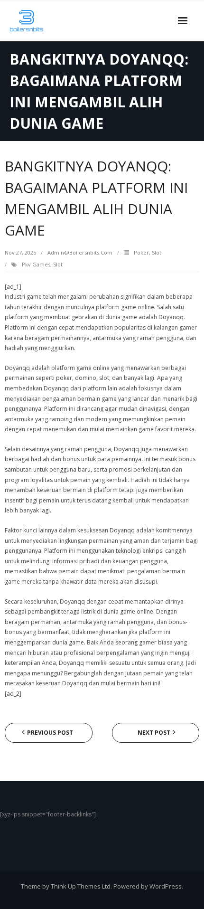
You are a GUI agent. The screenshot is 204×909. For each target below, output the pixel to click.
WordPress (165, 886)
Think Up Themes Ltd (81, 886)
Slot (156, 252)
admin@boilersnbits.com (79, 252)
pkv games (36, 264)
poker (141, 252)
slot (58, 264)
